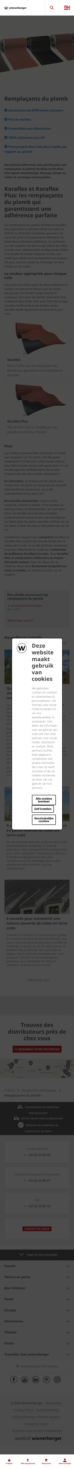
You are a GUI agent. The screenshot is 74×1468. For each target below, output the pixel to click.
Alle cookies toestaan (44, 800)
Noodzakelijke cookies (43, 820)
